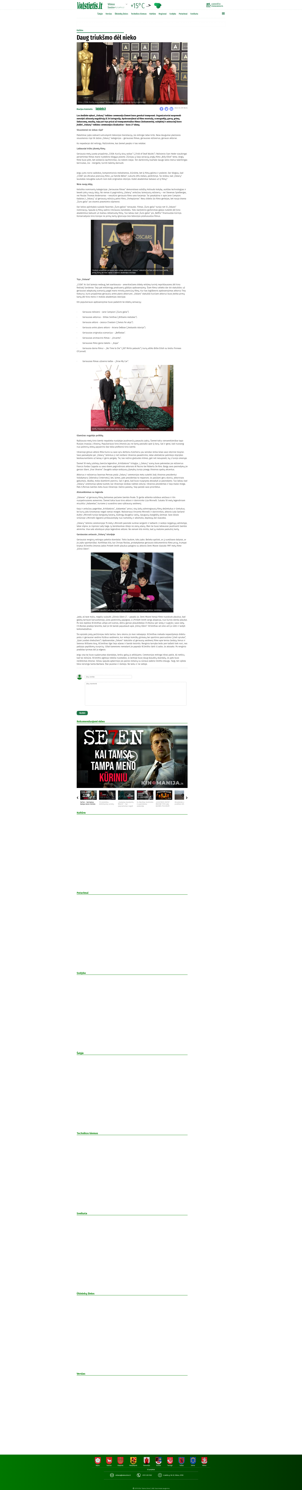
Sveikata (194, 13)
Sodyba (172, 13)
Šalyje (100, 13)
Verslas (109, 13)
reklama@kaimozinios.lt (123, 1475)
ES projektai (151, 1469)
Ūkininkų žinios (121, 13)
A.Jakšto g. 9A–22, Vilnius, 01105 (173, 1475)
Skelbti (82, 713)
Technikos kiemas (139, 13)
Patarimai (183, 13)
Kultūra (152, 13)
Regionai (163, 13)
